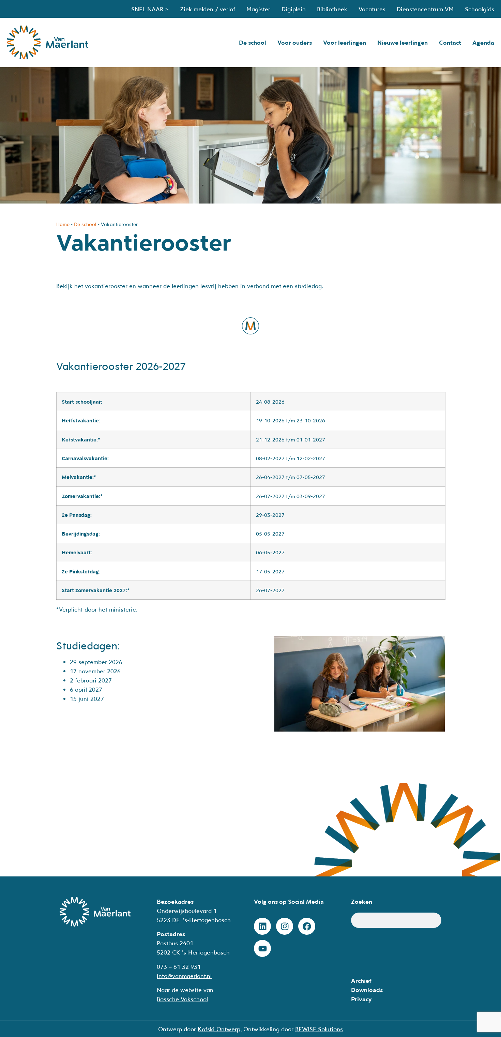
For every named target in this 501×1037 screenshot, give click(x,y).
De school (252, 42)
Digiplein (294, 9)
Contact (450, 42)
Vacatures (372, 9)
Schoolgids (479, 9)
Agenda (483, 42)
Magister (258, 9)
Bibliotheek (332, 9)
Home (63, 224)
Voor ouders (294, 42)
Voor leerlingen (344, 42)
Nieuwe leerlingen (402, 42)
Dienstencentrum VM (425, 9)
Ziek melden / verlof (207, 9)
